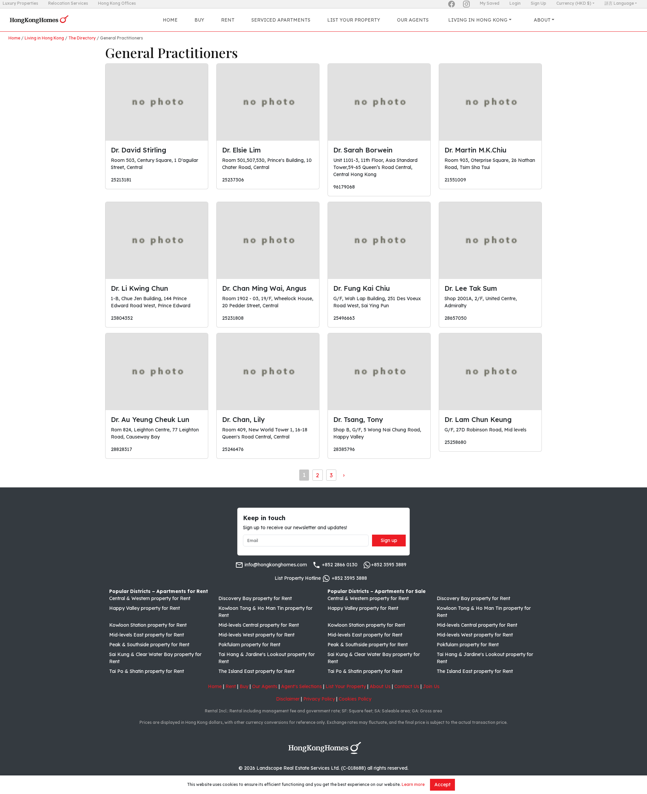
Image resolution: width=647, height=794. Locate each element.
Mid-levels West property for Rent (256, 635)
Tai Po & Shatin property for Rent (146, 671)
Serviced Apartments (280, 20)
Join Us (431, 686)
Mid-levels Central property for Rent (258, 625)
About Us (380, 686)
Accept (442, 785)
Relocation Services (68, 3)
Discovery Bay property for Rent (255, 598)
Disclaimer (288, 699)
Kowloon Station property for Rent (148, 625)
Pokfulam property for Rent (249, 645)
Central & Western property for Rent (149, 598)
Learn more (413, 784)
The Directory (82, 37)
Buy (199, 20)
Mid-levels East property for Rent (146, 635)
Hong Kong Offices (117, 3)
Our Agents (413, 20)
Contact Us (406, 686)
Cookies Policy (355, 699)
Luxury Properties (20, 3)
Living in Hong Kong (44, 37)
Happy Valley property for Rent (144, 608)
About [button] (542, 20)
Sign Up (538, 3)
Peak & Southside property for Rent (149, 645)
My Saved (489, 3)
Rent (228, 20)
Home (170, 20)
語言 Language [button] (619, 3)
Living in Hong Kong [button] (477, 20)
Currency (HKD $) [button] (573, 3)
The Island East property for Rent (256, 671)
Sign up (389, 540)
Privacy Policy (319, 699)
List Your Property (353, 20)
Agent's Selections (301, 686)
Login (515, 3)
